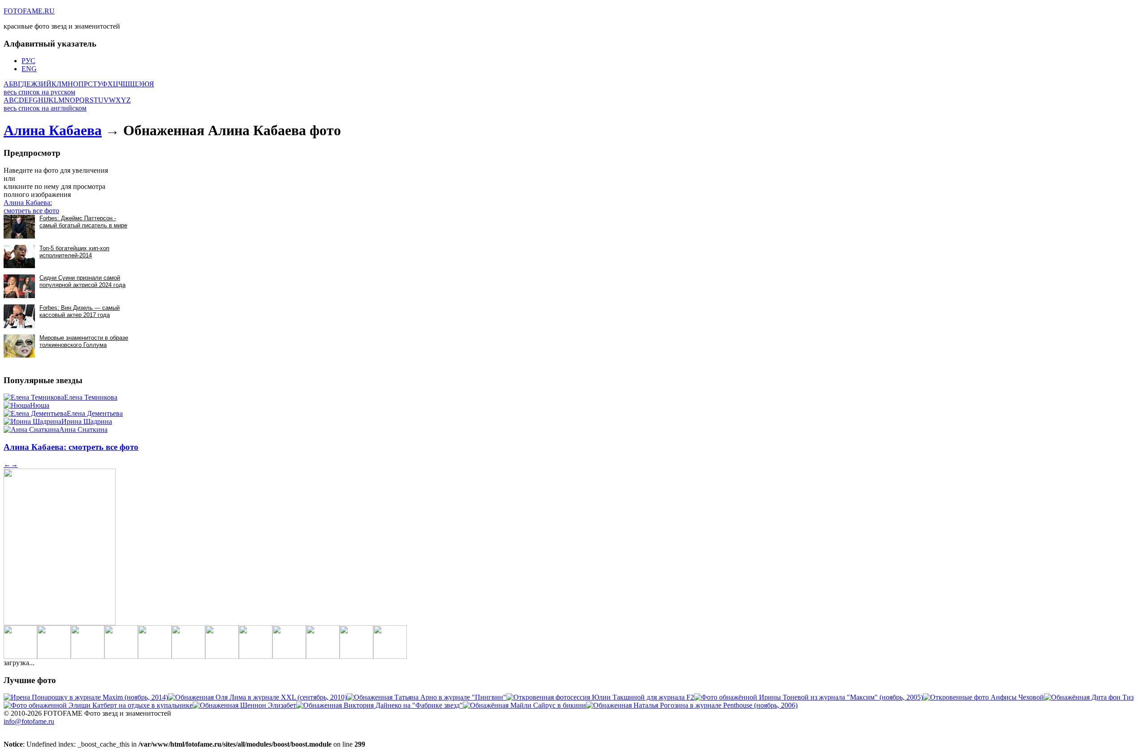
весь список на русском (39, 92)
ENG (29, 69)
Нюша (39, 405)
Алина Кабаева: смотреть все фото (31, 206)
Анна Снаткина (83, 429)
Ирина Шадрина (86, 421)
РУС (28, 60)
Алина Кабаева (53, 130)
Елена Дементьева (95, 413)
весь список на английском (45, 108)
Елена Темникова (90, 397)
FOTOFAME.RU (29, 11)
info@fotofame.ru (29, 721)
